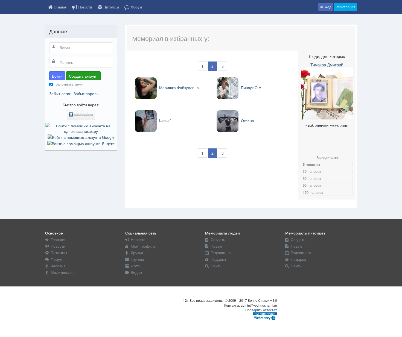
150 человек (313, 192)
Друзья (137, 252)
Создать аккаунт (83, 76)
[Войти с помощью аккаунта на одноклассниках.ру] (81, 128)
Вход (327, 6)
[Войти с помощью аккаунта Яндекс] (81, 142)
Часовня (58, 265)
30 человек (312, 171)
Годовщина (221, 252)
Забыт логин (60, 93)
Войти (57, 76)
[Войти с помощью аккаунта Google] (81, 136)
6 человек (311, 164)
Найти (216, 265)
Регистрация (345, 6)
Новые (216, 246)
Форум (57, 259)
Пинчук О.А (250, 87)
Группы (137, 259)
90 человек (312, 185)
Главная (58, 239)
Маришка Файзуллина (178, 87)
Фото (135, 265)
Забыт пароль (86, 93)
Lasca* (164, 120)
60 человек (312, 178)
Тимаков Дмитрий (326, 65)
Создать (218, 239)
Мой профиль (143, 246)
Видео (136, 272)
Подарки (218, 259)
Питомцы (59, 252)
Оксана (247, 120)
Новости (58, 246)
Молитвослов (62, 272)
